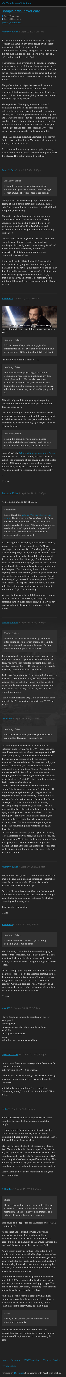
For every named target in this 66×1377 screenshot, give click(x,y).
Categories (16, 1360)
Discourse (19, 1373)
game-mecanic (15, 22)
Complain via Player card (21, 11)
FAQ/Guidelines (32, 1360)
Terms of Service (51, 1360)
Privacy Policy (9, 1366)
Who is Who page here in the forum (37, 453)
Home (5, 1360)
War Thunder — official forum (17, 3)
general (5, 22)
